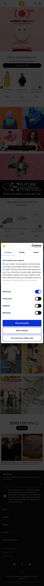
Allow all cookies (22, 323)
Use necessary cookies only (22, 338)
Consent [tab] (8, 252)
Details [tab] (22, 252)
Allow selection (22, 330)
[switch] (38, 299)
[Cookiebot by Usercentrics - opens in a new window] (31, 246)
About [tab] (36, 252)
